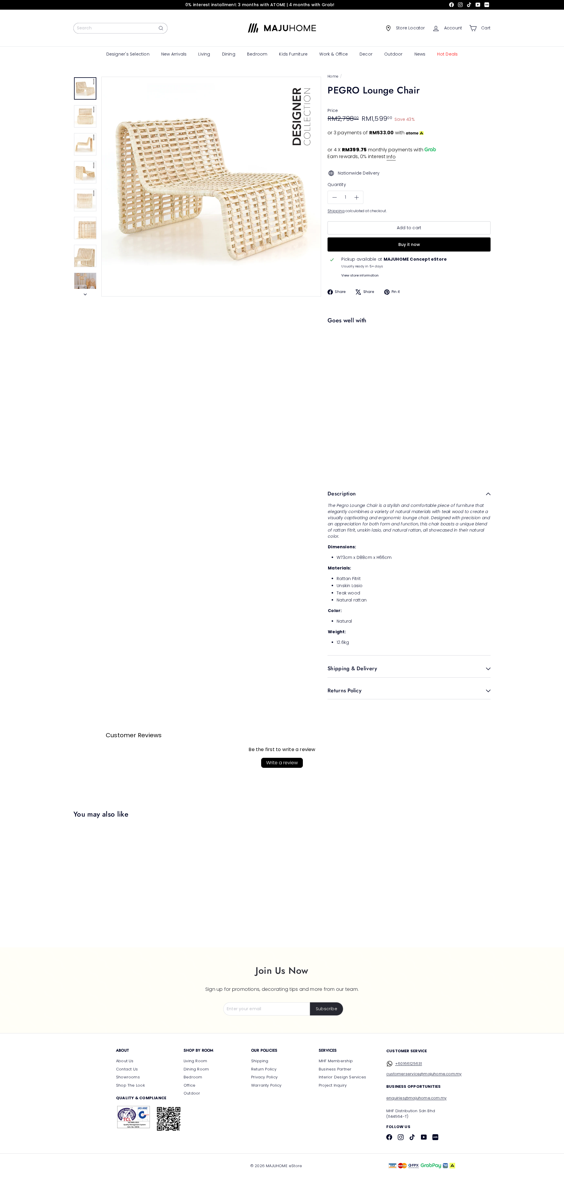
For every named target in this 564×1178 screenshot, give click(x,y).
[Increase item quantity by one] (356, 198)
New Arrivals (174, 54)
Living (204, 54)
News (420, 54)
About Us (125, 1061)
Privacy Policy (264, 1077)
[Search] (161, 28)
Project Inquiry (333, 1085)
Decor (366, 54)
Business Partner (335, 1069)
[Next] (85, 292)
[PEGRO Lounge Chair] (407, 346)
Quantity (337, 184)
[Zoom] (211, 186)
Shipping (336, 211)
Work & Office (333, 54)
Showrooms (128, 1077)
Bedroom (257, 54)
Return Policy (263, 1069)
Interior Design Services (342, 1077)
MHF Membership (336, 1061)
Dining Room (196, 1069)
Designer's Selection (128, 54)
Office (189, 1085)
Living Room (195, 1061)
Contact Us (127, 1069)
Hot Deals (447, 54)
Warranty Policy (266, 1085)
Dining (228, 54)
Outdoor (393, 54)
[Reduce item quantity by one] (334, 198)
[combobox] (120, 28)
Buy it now (409, 244)
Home (333, 76)
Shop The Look (130, 1085)
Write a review (282, 762)
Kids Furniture (293, 54)
